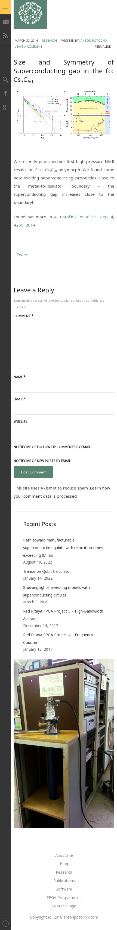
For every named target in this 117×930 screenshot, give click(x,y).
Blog (64, 863)
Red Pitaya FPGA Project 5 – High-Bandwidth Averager (63, 614)
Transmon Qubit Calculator (47, 571)
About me (64, 855)
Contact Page (64, 905)
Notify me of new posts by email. (43, 460)
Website (20, 421)
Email (20, 399)
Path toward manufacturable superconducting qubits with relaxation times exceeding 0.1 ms (63, 547)
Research (49, 40)
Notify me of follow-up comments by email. (53, 447)
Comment (23, 316)
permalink (102, 46)
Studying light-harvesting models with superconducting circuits (56, 591)
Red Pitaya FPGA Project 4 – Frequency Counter (58, 638)
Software (64, 889)
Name (20, 377)
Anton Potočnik (94, 40)
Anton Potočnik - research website (30, 14)
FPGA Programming (64, 897)
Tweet (22, 254)
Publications (64, 880)
